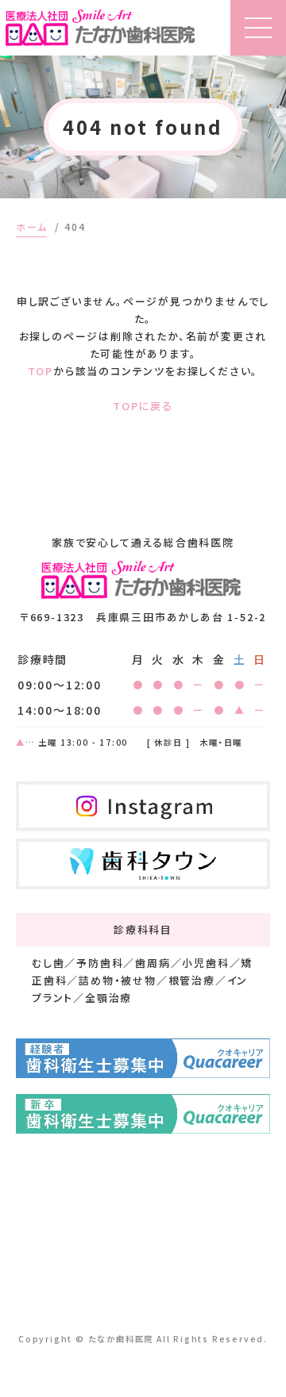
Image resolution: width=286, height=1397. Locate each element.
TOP (40, 370)
